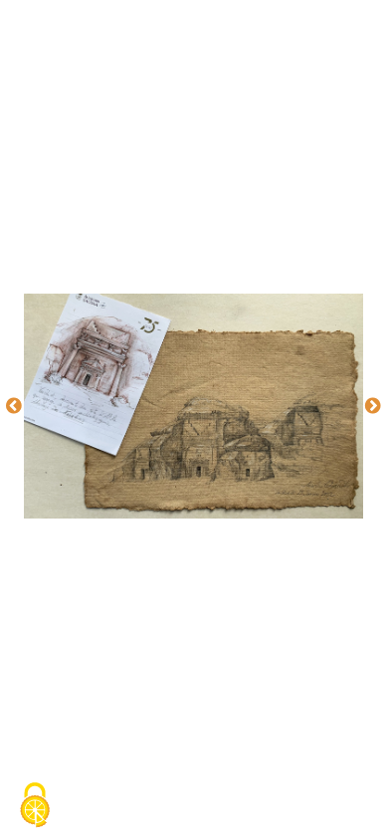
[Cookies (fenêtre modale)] (35, 806)
